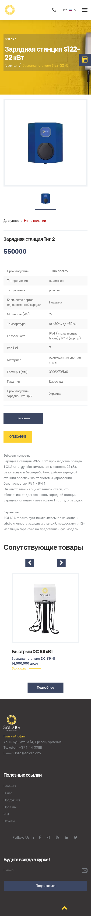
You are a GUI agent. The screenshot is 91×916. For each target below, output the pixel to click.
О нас (8, 793)
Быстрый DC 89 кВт (32, 651)
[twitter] (76, 837)
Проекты (10, 807)
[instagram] (48, 837)
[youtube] (57, 837)
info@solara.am (28, 753)
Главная (11, 65)
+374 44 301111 (30, 747)
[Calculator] (85, 59)
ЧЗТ (7, 814)
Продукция (12, 800)
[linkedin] (66, 837)
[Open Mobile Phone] (54, 10)
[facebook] (40, 837)
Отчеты (9, 821)
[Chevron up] (64, 907)
